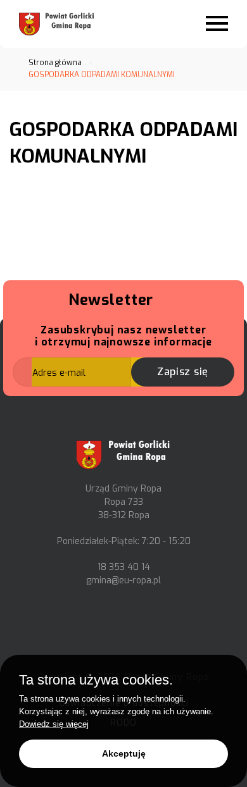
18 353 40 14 (124, 567)
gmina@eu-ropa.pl (123, 580)
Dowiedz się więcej (54, 724)
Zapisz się (182, 371)
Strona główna (55, 63)
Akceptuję (124, 753)
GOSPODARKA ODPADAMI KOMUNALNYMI (101, 75)
